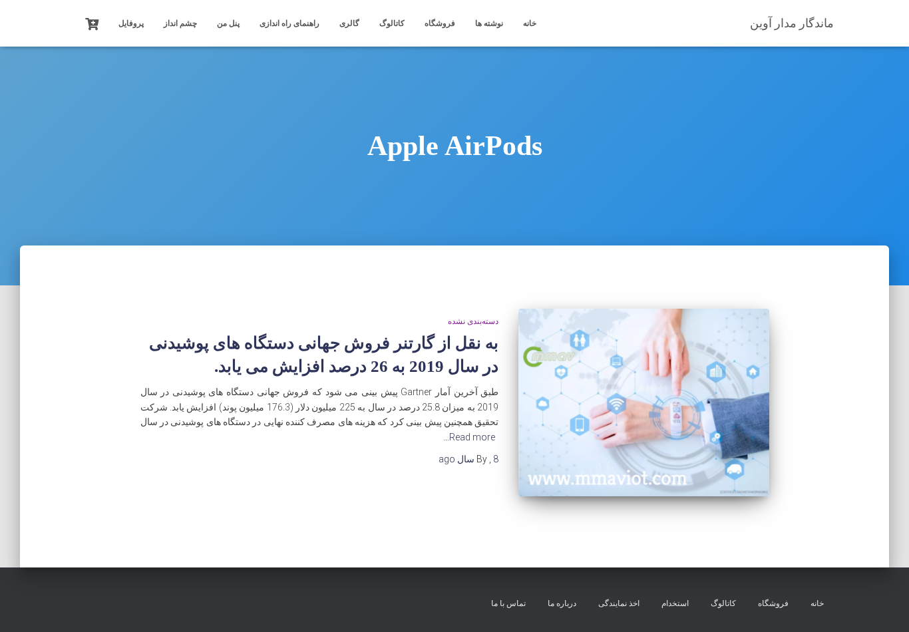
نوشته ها (489, 23)
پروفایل (131, 23)
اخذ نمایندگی (618, 603)
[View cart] (91, 23)
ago (468, 459)
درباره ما (562, 603)
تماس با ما (508, 603)
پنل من (228, 23)
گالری (349, 23)
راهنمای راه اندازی (289, 23)
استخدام (675, 603)
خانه (529, 23)
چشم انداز (180, 23)
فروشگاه (440, 23)
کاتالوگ (392, 23)
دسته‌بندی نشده (473, 321)
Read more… (469, 437)
